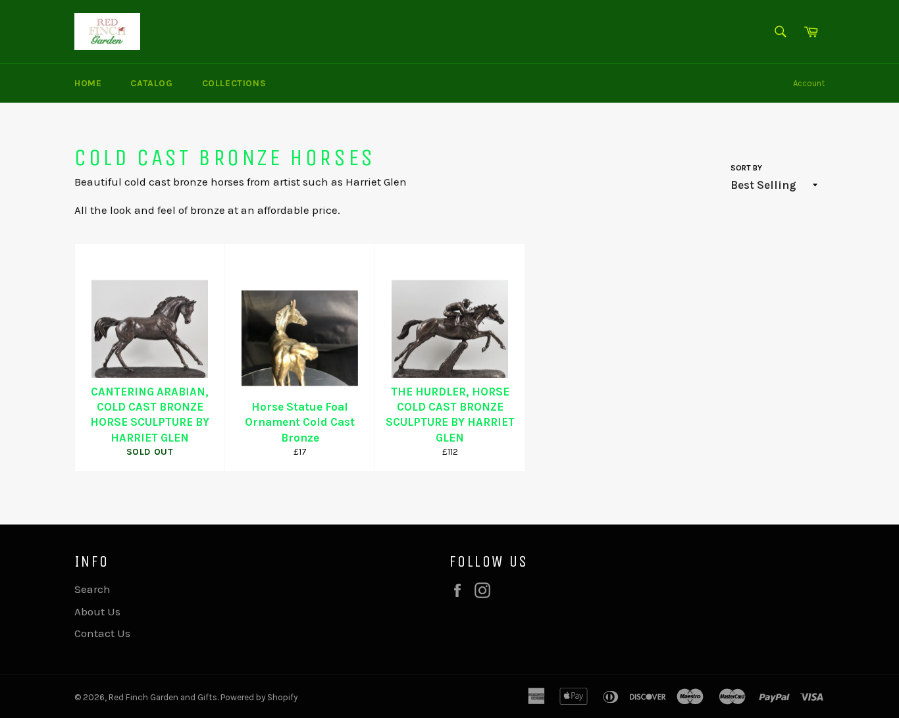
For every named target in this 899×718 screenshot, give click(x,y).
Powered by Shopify (258, 697)
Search (92, 589)
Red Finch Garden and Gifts (163, 697)
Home (87, 83)
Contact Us (102, 633)
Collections (234, 83)
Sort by (746, 167)
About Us (97, 611)
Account (809, 83)
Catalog (151, 83)
